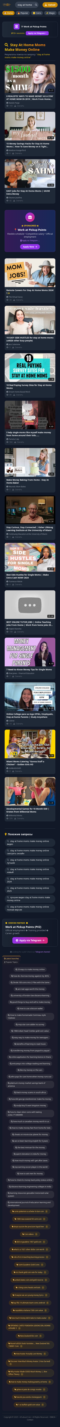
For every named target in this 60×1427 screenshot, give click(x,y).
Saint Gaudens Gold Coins (30, 1264)
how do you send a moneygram (30, 1397)
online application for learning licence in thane (31, 1057)
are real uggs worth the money (31, 989)
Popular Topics (11, 962)
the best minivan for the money (31, 1147)
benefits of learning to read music (31, 1044)
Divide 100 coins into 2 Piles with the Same (31, 982)
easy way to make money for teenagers (31, 1037)
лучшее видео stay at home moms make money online (28, 899)
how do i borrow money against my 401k (31, 976)
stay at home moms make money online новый (28, 871)
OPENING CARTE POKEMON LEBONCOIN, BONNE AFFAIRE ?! (29, 1326)
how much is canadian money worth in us (31, 1121)
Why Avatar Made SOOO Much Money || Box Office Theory (27, 1372)
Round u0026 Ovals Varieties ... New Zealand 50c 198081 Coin (29, 1344)
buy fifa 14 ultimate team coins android (30, 1302)
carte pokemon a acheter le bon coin (30, 1211)
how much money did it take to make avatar (30, 1318)
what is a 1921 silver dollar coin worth (30, 1249)
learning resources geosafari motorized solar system (28, 1194)
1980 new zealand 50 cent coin (30, 1219)
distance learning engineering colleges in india (31, 1186)
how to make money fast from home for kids (30, 1127)
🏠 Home (8, 13)
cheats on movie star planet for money (31, 1134)
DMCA (52, 1417)
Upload (51, 4)
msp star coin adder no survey (31, 1024)
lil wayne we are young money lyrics (30, 1295)
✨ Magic (50, 13)
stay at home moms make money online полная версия (28, 908)
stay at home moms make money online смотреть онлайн (28, 852)
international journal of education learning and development (29, 1204)
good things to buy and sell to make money (31, 1002)
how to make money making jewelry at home (30, 1382)
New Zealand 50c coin (30, 1336)
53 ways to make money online (31, 969)
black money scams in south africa (31, 1092)
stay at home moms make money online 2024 (28, 880)
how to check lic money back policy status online (31, 1180)
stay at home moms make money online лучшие (28, 861)
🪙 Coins (37, 13)
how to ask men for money (31, 1173)
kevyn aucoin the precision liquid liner (30, 1226)
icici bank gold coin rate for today (30, 1272)
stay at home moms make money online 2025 (28, 889)
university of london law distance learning (31, 995)
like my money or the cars (31, 1070)
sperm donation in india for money (31, 1154)
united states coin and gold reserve (30, 1280)
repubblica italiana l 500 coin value (30, 1310)
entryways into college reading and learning (31, 1063)
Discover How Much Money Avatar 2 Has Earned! (30, 1362)
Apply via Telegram (30, 940)
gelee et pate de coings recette (30, 1389)
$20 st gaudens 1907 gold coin (30, 1242)
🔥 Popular (22, 13)
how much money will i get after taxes (30, 1160)
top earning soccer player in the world (30, 1167)
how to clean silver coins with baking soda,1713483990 (25, 1113)
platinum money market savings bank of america (26, 1084)
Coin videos (30, 1234)
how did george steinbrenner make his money (31, 1099)
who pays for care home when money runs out (30, 1076)
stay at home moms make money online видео (28, 842)
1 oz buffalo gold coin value (30, 1404)
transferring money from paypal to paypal (31, 1050)
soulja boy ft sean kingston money (31, 1105)
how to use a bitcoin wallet (31, 1008)
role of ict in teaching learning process (30, 1257)
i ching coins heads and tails (30, 1287)
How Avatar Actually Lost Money (30, 1353)
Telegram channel (42, 952)
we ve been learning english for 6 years (31, 1141)
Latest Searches (12, 958)
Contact (30, 1420)
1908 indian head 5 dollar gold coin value (31, 1031)
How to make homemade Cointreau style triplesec (27, 1016)
